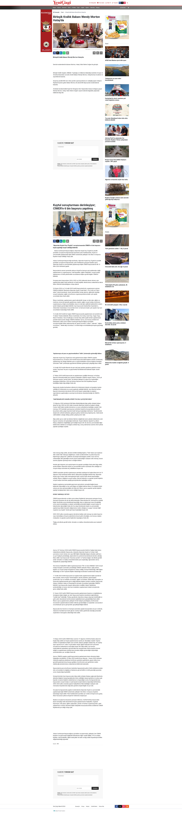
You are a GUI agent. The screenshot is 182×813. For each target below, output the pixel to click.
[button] (94, 52)
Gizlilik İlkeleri (94, 806)
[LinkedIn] (60, 52)
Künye (82, 806)
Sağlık (82, 7)
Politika (74, 7)
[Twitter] (57, 52)
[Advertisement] (78, 106)
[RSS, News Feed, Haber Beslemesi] (127, 806)
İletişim (87, 806)
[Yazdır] (67, 52)
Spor (78, 7)
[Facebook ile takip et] (120, 3)
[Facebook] (54, 52)
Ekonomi (64, 7)
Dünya (54, 7)
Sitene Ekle (101, 806)
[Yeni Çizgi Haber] (62, 2)
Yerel (69, 7)
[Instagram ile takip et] (124, 3)
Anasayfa (57, 12)
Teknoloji (92, 7)
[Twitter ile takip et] (122, 3)
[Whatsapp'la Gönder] (64, 52)
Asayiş (97, 7)
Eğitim (87, 7)
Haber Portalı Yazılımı (60, 810)
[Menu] (128, 8)
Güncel (59, 7)
